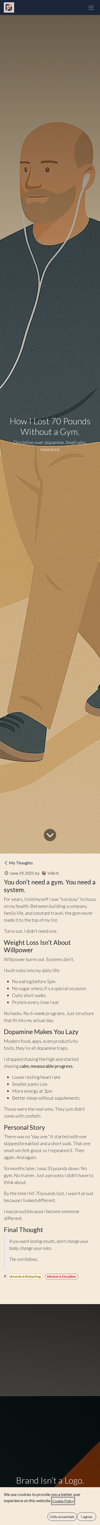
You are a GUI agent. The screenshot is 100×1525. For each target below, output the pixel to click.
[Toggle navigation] (91, 7)
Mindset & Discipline (61, 1276)
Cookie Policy (63, 1501)
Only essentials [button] (62, 1516)
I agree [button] (86, 1516)
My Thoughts (21, 862)
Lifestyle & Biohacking (25, 1276)
